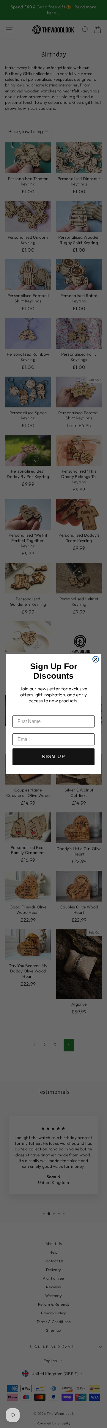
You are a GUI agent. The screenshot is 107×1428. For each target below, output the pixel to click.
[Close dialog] (96, 659)
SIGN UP (53, 756)
